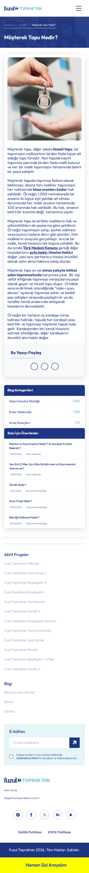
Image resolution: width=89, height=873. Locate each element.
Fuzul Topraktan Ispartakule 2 (25, 573)
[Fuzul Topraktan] (44, 780)
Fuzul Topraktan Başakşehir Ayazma (30, 621)
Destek (9, 711)
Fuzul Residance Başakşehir (24, 592)
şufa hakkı (39, 252)
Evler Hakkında (44, 412)
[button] (78, 8)
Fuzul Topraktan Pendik (20, 650)
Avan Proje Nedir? (20, 501)
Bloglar (23, 24)
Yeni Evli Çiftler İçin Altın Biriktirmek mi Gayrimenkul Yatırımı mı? (42, 466)
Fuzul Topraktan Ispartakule (24, 640)
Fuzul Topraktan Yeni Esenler (24, 602)
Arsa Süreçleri (44, 422)
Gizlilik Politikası (30, 832)
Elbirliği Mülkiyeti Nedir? (24, 518)
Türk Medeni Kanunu (40, 248)
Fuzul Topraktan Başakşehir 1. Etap (29, 659)
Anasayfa (9, 24)
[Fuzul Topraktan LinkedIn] (57, 815)
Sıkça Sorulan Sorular (19, 692)
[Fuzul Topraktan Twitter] (44, 815)
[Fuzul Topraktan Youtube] (71, 815)
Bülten (8, 702)
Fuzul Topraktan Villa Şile (21, 563)
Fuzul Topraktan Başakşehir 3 (25, 583)
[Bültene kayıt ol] (74, 743)
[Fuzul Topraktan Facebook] (31, 815)
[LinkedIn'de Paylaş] (55, 366)
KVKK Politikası (59, 832)
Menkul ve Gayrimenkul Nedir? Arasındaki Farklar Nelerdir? (40, 446)
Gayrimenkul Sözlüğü (44, 401)
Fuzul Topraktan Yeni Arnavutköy (28, 631)
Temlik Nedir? (17, 485)
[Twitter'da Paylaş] (44, 366)
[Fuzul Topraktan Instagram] (18, 815)
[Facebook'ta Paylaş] (34, 366)
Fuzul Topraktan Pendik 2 (22, 669)
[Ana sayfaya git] (22, 8)
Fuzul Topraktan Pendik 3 (22, 611)
